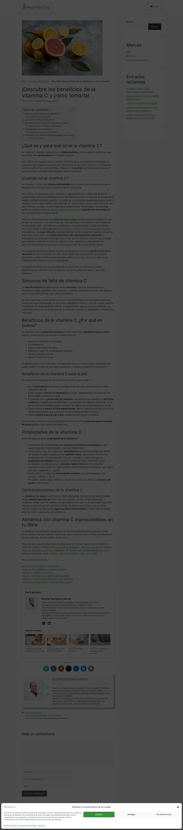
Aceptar (99, 814)
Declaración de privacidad (27, 825)
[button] (178, 807)
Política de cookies (10, 825)
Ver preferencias (163, 814)
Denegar (131, 814)
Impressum (41, 825)
